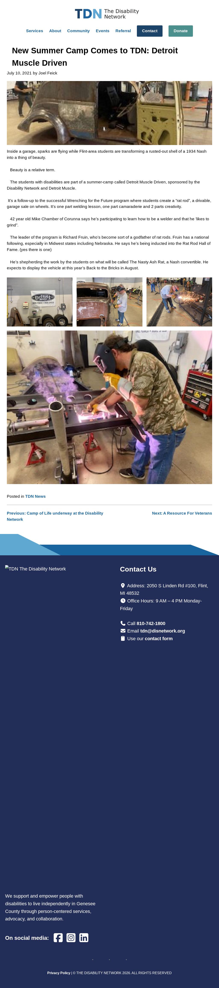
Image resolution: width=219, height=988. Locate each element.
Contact (149, 31)
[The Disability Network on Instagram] (71, 938)
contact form (159, 638)
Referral (123, 31)
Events (103, 31)
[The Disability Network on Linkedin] (83, 938)
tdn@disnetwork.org (162, 631)
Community (78, 31)
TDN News (35, 496)
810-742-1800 (151, 623)
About (55, 31)
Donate (181, 31)
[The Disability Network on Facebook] (58, 938)
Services (34, 31)
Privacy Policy (58, 973)
